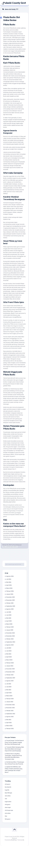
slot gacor (7, 784)
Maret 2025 (9, 624)
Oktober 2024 (9, 639)
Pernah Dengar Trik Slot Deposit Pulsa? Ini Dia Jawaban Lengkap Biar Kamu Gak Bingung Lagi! (14, 742)
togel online (8, 801)
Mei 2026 (8, 582)
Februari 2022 (10, 728)
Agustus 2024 (10, 645)
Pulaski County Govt (14, 2)
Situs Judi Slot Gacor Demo (10, 546)
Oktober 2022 (9, 710)
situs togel (8, 807)
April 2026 (9, 585)
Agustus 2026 (10, 576)
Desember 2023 (10, 668)
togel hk (7, 790)
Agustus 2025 (10, 609)
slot (6, 798)
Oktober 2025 (9, 603)
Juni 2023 (8, 686)
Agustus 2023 (10, 680)
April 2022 (9, 722)
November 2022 (10, 707)
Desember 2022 (10, 704)
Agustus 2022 (10, 716)
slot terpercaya (9, 810)
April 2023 (9, 692)
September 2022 (10, 713)
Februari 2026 (10, 591)
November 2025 (10, 600)
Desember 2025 (10, 597)
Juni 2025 (8, 615)
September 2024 (10, 642)
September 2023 (10, 677)
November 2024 (10, 636)
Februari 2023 (10, 698)
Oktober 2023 (9, 674)
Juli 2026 (8, 579)
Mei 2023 (8, 689)
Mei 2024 (8, 654)
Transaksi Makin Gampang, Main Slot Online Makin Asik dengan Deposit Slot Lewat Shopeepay (14, 748)
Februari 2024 (10, 662)
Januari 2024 (9, 666)
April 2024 (9, 657)
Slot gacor (7, 819)
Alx (23, 840)
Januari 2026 (9, 594)
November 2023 (10, 671)
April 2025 (9, 621)
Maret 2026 (9, 588)
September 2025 (10, 606)
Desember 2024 (10, 633)
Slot (6, 816)
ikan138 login (8, 792)
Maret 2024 (9, 660)
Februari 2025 (10, 627)
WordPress (14, 840)
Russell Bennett (17, 545)
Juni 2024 (8, 651)
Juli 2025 (8, 612)
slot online (7, 795)
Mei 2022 (8, 719)
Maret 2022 (9, 725)
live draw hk (8, 787)
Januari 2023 (9, 701)
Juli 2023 (8, 683)
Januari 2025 (9, 630)
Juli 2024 (8, 648)
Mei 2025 (8, 618)
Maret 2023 (9, 695)
